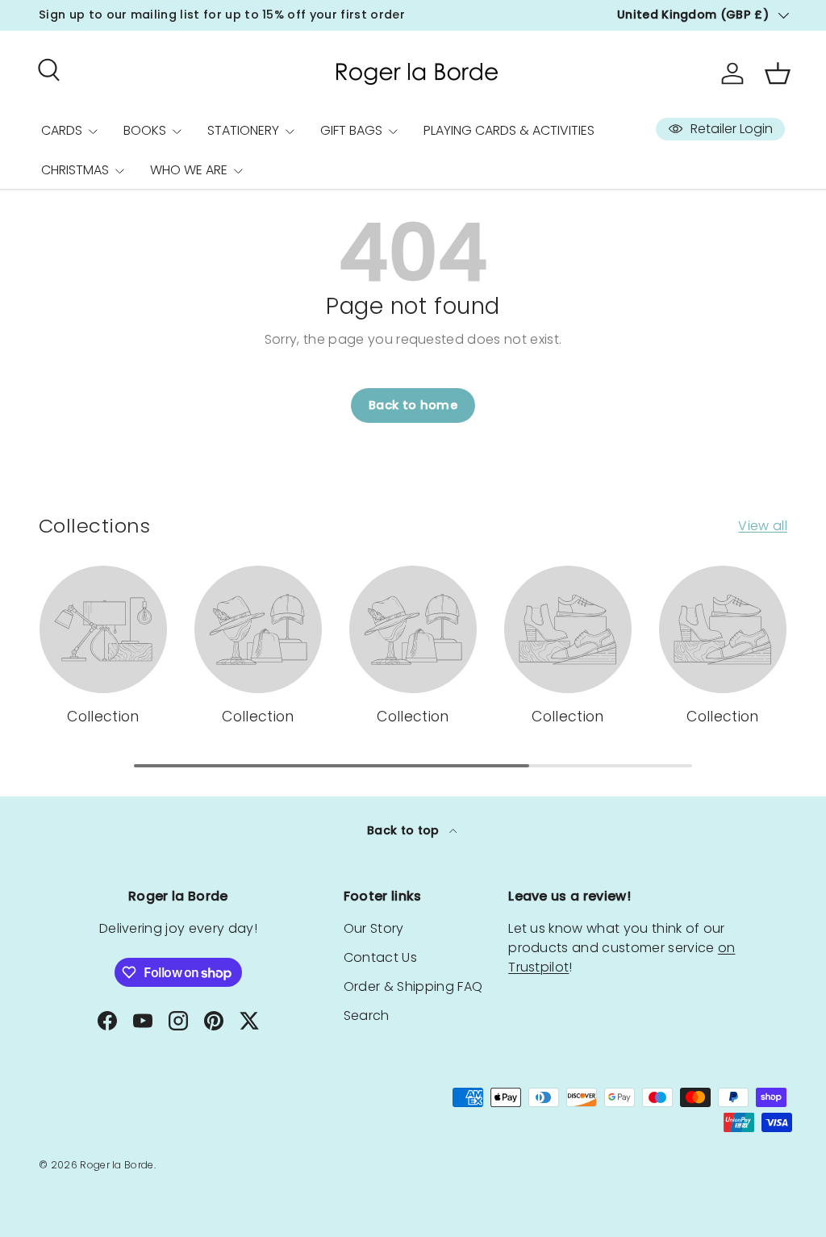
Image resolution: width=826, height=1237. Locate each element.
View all (762, 525)
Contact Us (380, 957)
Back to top (405, 830)
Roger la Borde (116, 1165)
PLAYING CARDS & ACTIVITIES (508, 130)
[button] (777, 73)
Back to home (413, 405)
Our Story (374, 928)
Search (367, 1015)
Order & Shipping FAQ (413, 986)
